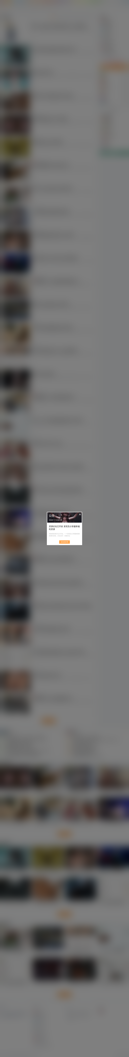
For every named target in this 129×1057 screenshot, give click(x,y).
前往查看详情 (64, 542)
